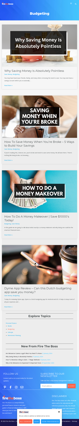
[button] (59, 412)
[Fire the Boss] (7, 3)
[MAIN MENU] (71, 3)
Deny (36, 421)
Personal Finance (11, 323)
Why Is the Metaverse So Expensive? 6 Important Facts (23, 363)
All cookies (25, 421)
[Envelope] (21, 387)
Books (10, 326)
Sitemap (74, 421)
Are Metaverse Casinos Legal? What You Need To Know (24, 353)
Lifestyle (10, 332)
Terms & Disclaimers (63, 421)
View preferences (50, 421)
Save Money (8, 74)
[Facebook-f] (10, 387)
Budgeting (16, 74)
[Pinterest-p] (4, 387)
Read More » (8, 85)
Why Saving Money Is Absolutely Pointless (34, 71)
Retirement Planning (14, 335)
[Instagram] (16, 387)
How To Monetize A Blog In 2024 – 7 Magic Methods (23, 360)
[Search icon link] (76, 4)
